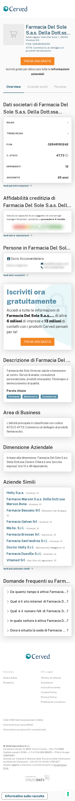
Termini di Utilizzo (51, 677)
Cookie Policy (49, 692)
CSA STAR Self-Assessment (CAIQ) (23, 720)
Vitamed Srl (16, 560)
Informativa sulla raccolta (24, 796)
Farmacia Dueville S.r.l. (24, 554)
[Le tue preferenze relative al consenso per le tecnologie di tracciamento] (68, 794)
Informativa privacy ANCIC (18, 724)
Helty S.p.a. (16, 493)
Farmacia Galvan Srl (22, 522)
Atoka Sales (10, 677)
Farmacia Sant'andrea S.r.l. (27, 541)
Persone (60, 87)
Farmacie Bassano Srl (24, 510)
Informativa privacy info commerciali (24, 729)
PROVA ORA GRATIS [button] (37, 61)
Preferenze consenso (53, 701)
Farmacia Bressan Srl (23, 534)
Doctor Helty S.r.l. (21, 547)
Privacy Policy (49, 697)
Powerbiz (8, 682)
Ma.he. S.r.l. (16, 528)
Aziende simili (37, 87)
